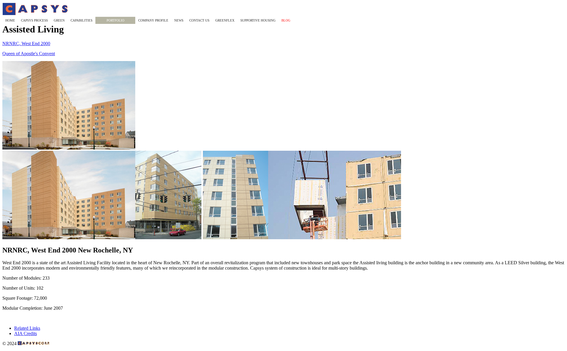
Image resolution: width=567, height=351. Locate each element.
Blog (285, 20)
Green (59, 20)
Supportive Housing (258, 20)
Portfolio (115, 20)
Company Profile (153, 20)
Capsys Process (34, 20)
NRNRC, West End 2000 (26, 43)
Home (10, 20)
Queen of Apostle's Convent (28, 53)
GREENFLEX (224, 20)
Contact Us (199, 20)
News (178, 20)
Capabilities (81, 20)
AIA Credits (25, 333)
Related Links (27, 328)
